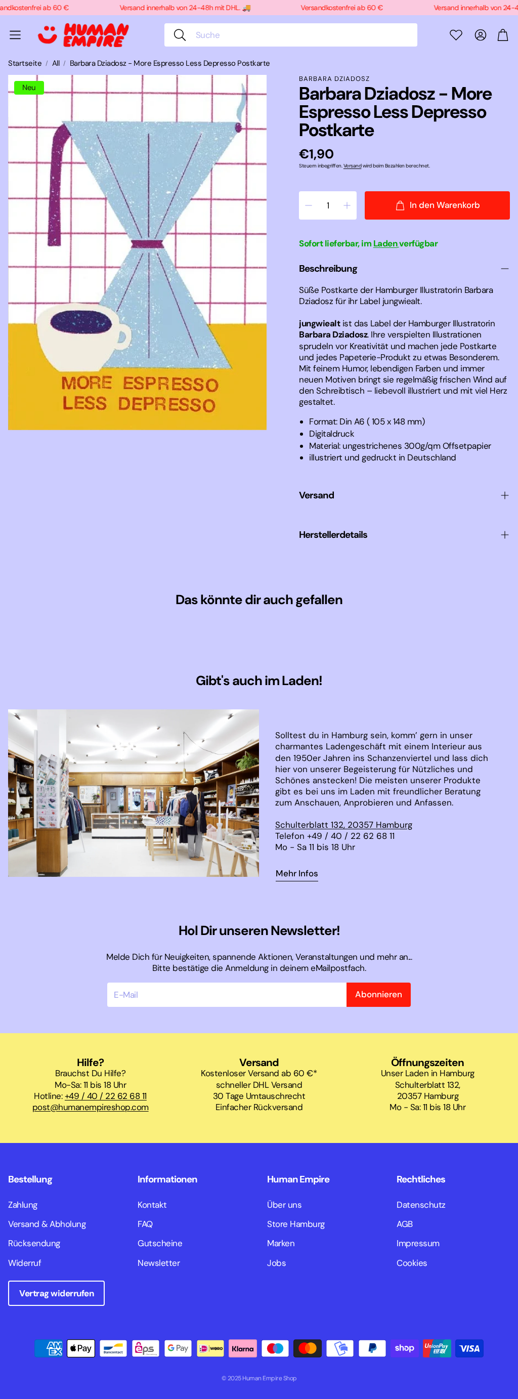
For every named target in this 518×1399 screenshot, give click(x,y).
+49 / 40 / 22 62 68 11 (106, 1095)
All (56, 63)
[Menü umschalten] (15, 35)
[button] (291, 35)
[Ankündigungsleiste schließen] (507, 7)
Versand (352, 165)
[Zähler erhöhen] (347, 205)
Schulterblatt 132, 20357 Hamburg (343, 824)
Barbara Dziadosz (334, 79)
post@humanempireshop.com (90, 1107)
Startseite (24, 63)
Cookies (412, 1262)
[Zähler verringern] (308, 205)
